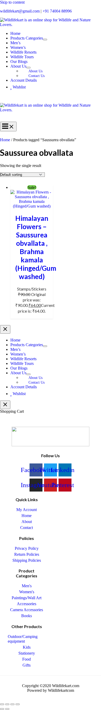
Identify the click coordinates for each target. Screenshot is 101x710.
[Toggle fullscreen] (7, 704)
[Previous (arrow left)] (2, 709)
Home (5, 140)
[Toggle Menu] (45, 39)
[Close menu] (5, 329)
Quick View (32, 202)
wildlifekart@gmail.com (20, 11)
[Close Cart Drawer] (5, 405)
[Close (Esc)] (18, 704)
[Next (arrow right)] (7, 709)
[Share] (12, 704)
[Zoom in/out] (2, 704)
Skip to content (12, 2)
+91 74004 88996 (57, 11)
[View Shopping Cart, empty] (50, 98)
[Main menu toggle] (8, 126)
